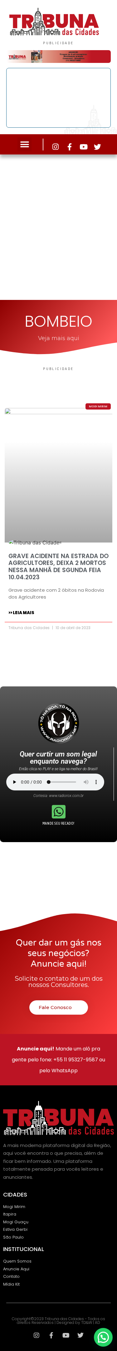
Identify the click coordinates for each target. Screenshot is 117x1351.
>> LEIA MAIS (21, 613)
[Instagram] (55, 146)
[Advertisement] (58, 225)
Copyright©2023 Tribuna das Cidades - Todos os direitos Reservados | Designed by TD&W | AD (58, 1320)
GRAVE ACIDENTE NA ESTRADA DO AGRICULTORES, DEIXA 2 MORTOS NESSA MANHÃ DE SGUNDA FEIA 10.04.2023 (58, 566)
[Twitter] (97, 146)
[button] (24, 144)
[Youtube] (83, 146)
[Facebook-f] (69, 146)
